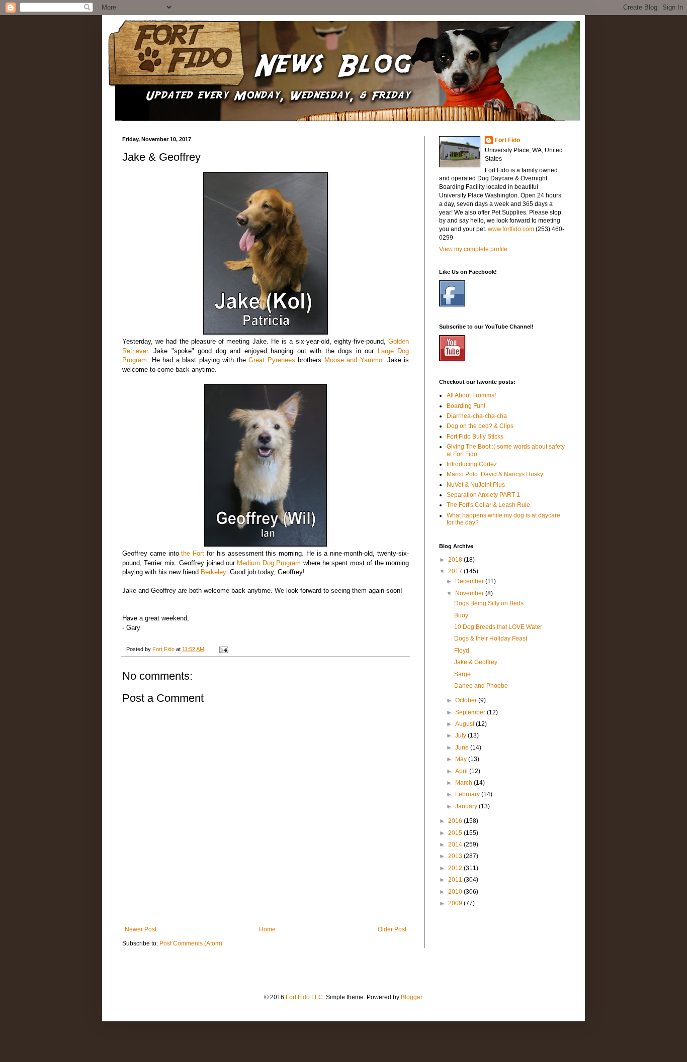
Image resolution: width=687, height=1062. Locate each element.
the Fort (192, 553)
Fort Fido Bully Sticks (475, 436)
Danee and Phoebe (481, 685)
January (467, 806)
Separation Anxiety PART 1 (483, 494)
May (461, 759)
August (465, 723)
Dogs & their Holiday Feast (490, 638)
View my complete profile (473, 249)
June (462, 747)
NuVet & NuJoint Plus (476, 484)
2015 (456, 832)
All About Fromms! (471, 395)
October (466, 700)
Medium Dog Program (269, 563)
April (462, 771)
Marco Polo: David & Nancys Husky (495, 474)
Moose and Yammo (353, 360)
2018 (456, 559)
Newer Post (140, 929)
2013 (456, 856)
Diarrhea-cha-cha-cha (477, 415)
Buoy (461, 615)
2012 (456, 868)
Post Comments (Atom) (190, 943)
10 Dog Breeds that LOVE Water (498, 626)
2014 (456, 844)
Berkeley (213, 572)
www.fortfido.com (511, 229)
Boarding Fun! (466, 405)
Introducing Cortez (472, 464)
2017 (456, 571)
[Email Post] (223, 649)
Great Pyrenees (271, 360)
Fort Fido (507, 140)
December (470, 581)
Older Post (392, 929)
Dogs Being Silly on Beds (489, 603)
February (468, 794)
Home (267, 929)
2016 (456, 820)
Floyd (461, 650)
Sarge (462, 674)
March (464, 782)
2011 (456, 879)
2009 (456, 903)
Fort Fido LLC (304, 997)
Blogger (411, 997)
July (461, 735)
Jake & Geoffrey (475, 662)
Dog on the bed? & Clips (480, 426)
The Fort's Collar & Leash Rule (488, 504)
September (471, 712)
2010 (456, 891)
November (470, 593)
